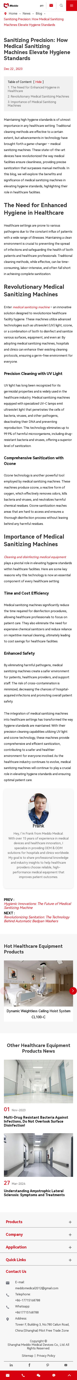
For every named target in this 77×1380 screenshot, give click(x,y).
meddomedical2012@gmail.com (36, 1288)
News (26, 13)
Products (14, 1222)
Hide (38, 82)
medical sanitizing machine (31, 307)
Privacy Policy (46, 1356)
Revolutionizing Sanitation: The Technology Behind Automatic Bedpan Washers (36, 919)
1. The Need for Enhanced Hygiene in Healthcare (34, 89)
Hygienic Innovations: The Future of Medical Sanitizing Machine (37, 906)
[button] (73, 991)
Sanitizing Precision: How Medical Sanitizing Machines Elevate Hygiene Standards (34, 22)
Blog (39, 13)
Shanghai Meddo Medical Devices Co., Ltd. (36, 1345)
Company (14, 1234)
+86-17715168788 (27, 1300)
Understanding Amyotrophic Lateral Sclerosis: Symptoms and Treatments (34, 1193)
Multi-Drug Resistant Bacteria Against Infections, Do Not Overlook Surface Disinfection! (36, 1121)
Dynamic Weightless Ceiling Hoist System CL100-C (38, 1014)
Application (16, 1247)
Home (13, 13)
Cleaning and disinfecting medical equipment (35, 557)
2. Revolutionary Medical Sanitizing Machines (38, 96)
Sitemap (27, 1356)
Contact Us (16, 1271)
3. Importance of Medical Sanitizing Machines (32, 103)
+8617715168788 (27, 1312)
